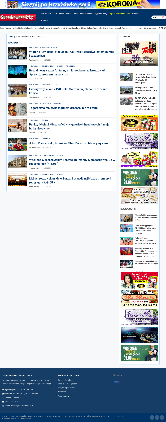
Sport (54, 14)
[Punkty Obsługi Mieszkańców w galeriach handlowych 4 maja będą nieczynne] (17, 125)
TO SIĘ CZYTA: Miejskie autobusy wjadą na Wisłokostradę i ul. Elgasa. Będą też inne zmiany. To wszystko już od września (146, 103)
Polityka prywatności (12, 418)
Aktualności (46, 14)
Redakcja (32, 112)
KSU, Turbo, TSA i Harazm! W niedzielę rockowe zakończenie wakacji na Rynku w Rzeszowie (138, 59)
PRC (30, 79)
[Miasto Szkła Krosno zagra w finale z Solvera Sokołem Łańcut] (126, 218)
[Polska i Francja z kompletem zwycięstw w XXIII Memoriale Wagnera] (126, 241)
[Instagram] (165, 28)
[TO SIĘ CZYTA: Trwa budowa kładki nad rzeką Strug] (126, 90)
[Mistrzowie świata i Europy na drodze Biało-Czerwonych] (126, 264)
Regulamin (26, 418)
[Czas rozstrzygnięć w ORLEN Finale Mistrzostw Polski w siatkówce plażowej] (126, 228)
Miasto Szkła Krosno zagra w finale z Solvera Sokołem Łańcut (146, 217)
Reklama (135, 14)
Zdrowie (69, 14)
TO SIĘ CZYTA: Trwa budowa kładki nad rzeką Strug (146, 90)
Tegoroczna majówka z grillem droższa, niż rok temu (63, 108)
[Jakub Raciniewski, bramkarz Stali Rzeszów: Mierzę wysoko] (17, 144)
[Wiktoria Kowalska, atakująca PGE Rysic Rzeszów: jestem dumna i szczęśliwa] (17, 53)
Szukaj (163, 17)
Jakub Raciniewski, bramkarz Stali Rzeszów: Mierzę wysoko (68, 143)
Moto (76, 14)
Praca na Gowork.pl (66, 396)
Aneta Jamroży (34, 168)
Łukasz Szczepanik (35, 147)
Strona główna (14, 36)
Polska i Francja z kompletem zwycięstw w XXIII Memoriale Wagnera (145, 240)
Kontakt (44, 21)
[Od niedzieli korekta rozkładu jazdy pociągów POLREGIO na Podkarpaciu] (126, 77)
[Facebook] (159, 28)
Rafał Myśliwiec (34, 60)
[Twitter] (162, 28)
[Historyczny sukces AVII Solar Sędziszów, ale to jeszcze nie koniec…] (17, 90)
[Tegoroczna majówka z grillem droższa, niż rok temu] (17, 109)
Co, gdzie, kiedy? (101, 14)
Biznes (61, 14)
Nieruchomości (86, 14)
